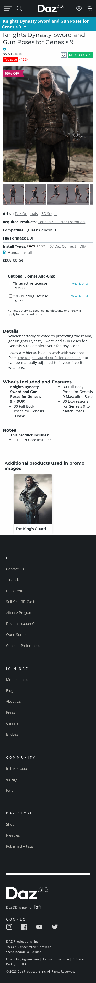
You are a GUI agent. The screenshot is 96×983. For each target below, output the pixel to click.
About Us (13, 701)
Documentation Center (24, 623)
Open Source (16, 634)
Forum (11, 790)
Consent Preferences (23, 645)
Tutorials (13, 579)
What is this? (79, 283)
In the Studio (16, 768)
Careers (12, 723)
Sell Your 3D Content (23, 601)
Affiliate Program (19, 612)
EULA (23, 964)
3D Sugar (49, 213)
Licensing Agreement (22, 959)
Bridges (12, 734)
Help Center (16, 590)
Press (10, 712)
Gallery (11, 779)
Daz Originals (26, 213)
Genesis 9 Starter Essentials (61, 221)
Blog (9, 690)
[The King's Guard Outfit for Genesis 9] (33, 499)
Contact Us (15, 568)
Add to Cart (80, 55)
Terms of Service (55, 959)
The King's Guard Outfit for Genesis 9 (49, 357)
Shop (10, 824)
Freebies (13, 835)
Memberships (17, 679)
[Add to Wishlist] (64, 55)
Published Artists (19, 846)
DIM (83, 246)
